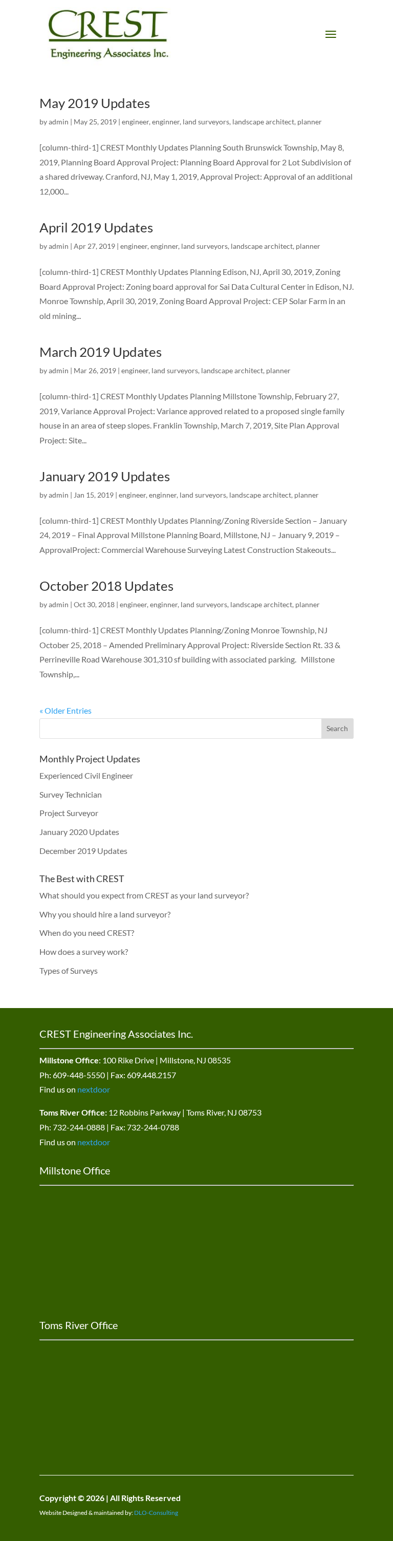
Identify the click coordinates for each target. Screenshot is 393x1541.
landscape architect (263, 121)
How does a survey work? (83, 951)
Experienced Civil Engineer (86, 775)
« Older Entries (65, 710)
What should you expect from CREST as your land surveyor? (144, 895)
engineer (135, 121)
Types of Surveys (68, 970)
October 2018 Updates (106, 585)
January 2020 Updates (79, 832)
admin (59, 121)
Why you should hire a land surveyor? (104, 914)
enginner (166, 121)
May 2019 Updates (94, 103)
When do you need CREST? (86, 932)
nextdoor (93, 1089)
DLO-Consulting (156, 1512)
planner (309, 121)
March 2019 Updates (100, 352)
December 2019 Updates (83, 850)
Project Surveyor (68, 813)
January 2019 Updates (104, 476)
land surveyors (206, 121)
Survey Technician (70, 794)
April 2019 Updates (96, 227)
